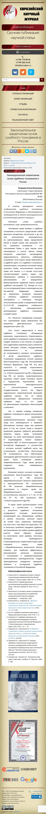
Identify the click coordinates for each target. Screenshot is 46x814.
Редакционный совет (23, 120)
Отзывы (23, 104)
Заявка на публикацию (23, 27)
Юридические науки (17, 161)
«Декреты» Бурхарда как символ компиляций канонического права (22, 603)
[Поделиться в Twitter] (27, 151)
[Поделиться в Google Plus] (19, 151)
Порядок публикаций (23, 94)
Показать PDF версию (15, 171)
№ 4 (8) (10, 638)
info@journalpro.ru (23, 66)
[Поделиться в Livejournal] (31, 151)
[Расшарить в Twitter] (23, 72)
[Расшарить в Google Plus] (31, 72)
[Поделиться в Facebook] (15, 151)
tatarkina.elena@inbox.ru (32, 202)
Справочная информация (23, 109)
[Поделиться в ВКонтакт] (11, 151)
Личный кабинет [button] (24, 52)
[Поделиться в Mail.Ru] (34, 151)
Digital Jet (17, 811)
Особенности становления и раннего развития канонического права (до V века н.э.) (25, 631)
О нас (23, 88)
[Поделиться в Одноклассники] (23, 151)
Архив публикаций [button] (23, 99)
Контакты (23, 115)
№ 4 (9, 610)
